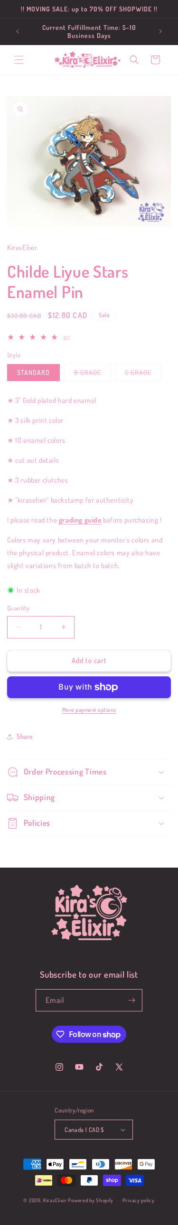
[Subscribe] (131, 1000)
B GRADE (92, 374)
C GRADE (143, 374)
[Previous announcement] (17, 31)
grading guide (80, 519)
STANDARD (33, 372)
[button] (19, 59)
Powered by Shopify (90, 1200)
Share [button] (25, 736)
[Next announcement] (160, 31)
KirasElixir (55, 1200)
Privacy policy (138, 1200)
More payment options (89, 709)
